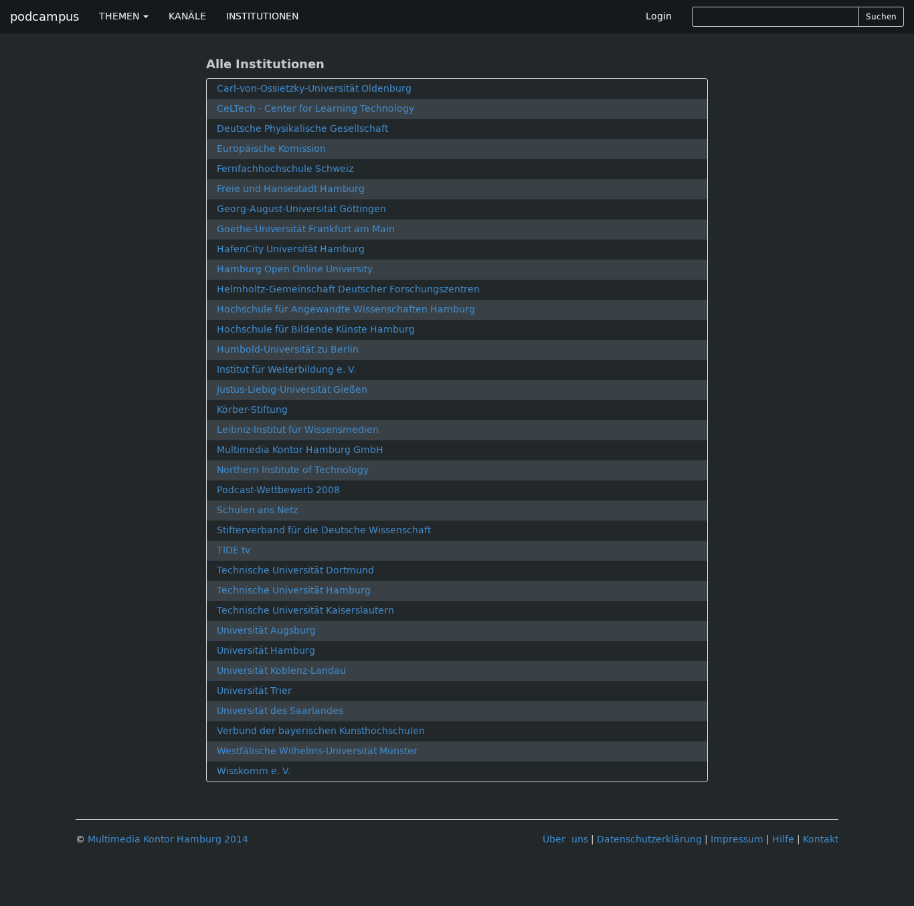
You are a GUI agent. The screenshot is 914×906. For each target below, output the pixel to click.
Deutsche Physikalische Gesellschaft (302, 128)
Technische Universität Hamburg (294, 590)
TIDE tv (233, 550)
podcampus (44, 16)
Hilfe (783, 839)
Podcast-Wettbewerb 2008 (278, 490)
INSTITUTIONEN (262, 16)
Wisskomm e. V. (253, 771)
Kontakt (820, 839)
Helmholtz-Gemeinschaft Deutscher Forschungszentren (348, 289)
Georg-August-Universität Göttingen (301, 209)
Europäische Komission (271, 149)
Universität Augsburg (266, 630)
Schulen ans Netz (257, 510)
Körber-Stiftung (252, 410)
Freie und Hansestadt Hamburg (291, 189)
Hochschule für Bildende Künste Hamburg (316, 329)
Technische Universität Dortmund (295, 570)
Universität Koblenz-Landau (281, 670)
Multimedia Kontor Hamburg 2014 (168, 839)
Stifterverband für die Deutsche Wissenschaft (324, 530)
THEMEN (120, 16)
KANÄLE (187, 16)
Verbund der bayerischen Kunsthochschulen (321, 731)
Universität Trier (254, 691)
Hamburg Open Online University (295, 269)
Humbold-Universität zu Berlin (288, 349)
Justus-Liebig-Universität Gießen (292, 389)
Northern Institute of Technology (293, 470)
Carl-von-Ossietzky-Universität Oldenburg (314, 88)
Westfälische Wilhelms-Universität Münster (317, 751)
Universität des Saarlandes (280, 711)
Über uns (565, 839)
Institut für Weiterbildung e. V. (286, 369)
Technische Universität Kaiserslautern (305, 610)
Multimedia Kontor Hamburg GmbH (300, 450)
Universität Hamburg (266, 650)
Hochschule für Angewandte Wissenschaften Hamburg (346, 309)
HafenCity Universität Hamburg (291, 249)
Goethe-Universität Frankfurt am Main (306, 229)
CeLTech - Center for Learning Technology (315, 108)
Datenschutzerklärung (649, 839)
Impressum (737, 839)
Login (659, 16)
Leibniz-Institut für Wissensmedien (298, 430)
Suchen (881, 16)
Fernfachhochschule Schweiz (285, 169)
